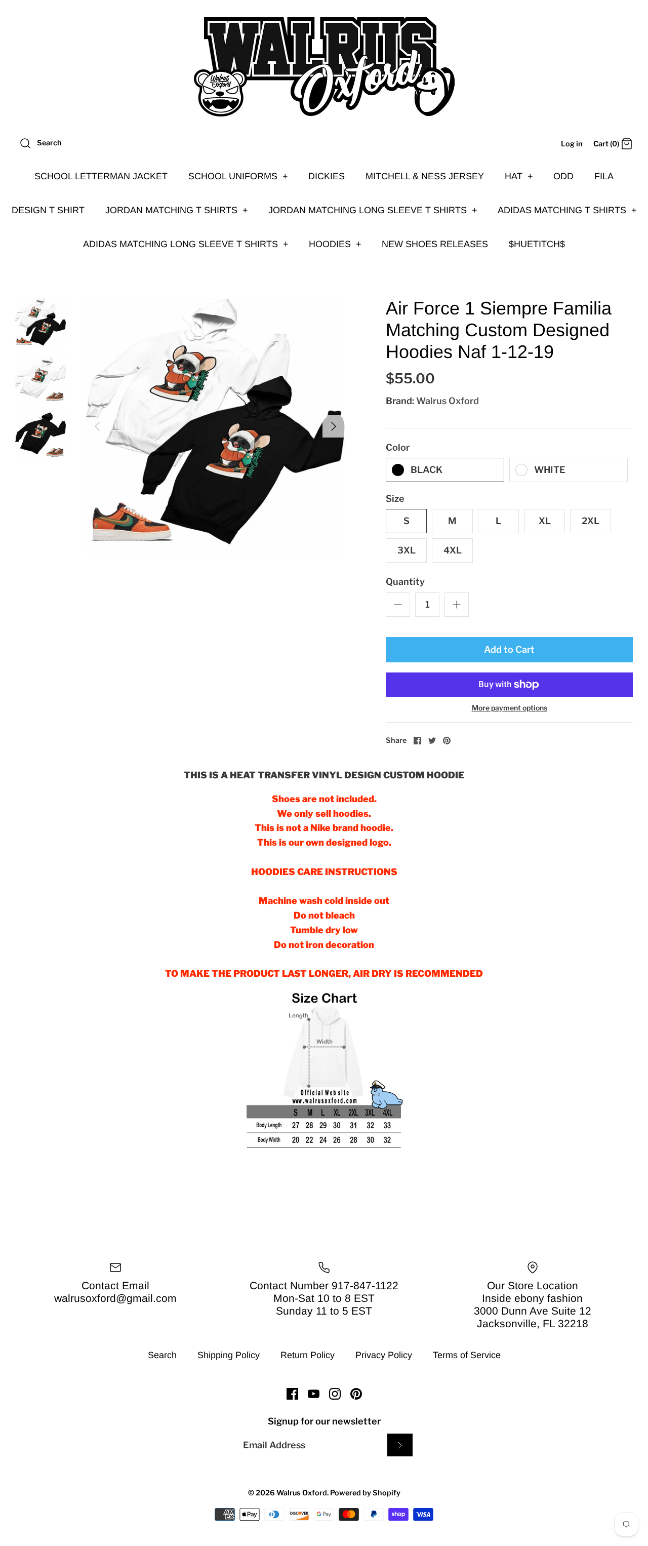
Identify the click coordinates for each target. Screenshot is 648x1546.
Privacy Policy (383, 1355)
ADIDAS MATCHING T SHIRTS (567, 210)
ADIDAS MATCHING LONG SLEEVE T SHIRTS (186, 244)
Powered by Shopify (365, 1492)
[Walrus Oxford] (324, 66)
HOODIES (335, 244)
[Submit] (400, 1445)
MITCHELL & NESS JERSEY (425, 176)
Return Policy (307, 1355)
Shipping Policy (228, 1355)
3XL (406, 550)
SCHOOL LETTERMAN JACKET (101, 176)
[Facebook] (292, 1394)
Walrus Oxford (447, 400)
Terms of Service (467, 1355)
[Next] (333, 426)
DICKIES (326, 176)
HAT (519, 176)
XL (545, 521)
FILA (604, 176)
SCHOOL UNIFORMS (238, 176)
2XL (590, 521)
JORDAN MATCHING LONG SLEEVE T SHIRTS (372, 210)
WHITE (549, 469)
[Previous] (97, 426)
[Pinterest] (356, 1394)
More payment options (509, 708)
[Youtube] (313, 1394)
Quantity (405, 581)
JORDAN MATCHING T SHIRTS (176, 210)
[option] (215, 426)
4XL (452, 550)
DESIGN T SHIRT (48, 210)
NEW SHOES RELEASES (435, 244)
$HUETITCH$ (537, 244)
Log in (572, 143)
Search (162, 1355)
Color (398, 447)
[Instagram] (335, 1394)
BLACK (426, 469)
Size (395, 498)
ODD (563, 176)
